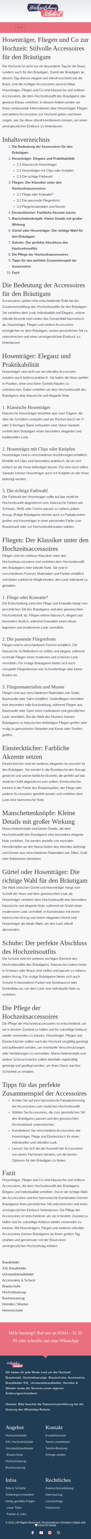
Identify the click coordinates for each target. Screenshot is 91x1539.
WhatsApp (68, 1340)
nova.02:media (47, 1525)
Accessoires (76, 1377)
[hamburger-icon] (20, 27)
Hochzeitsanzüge (35, 1377)
